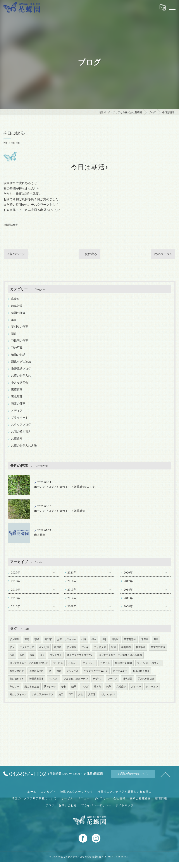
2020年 (128, 572)
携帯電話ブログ (21, 368)
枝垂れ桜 (141, 647)
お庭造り (16, 438)
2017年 (128, 581)
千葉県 (144, 639)
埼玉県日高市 (36, 679)
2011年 (128, 598)
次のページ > (163, 254)
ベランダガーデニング (96, 671)
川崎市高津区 (36, 671)
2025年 (15, 572)
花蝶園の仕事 (10, 224)
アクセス (105, 663)
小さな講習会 (19, 382)
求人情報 (71, 647)
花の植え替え (17, 679)
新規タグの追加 (21, 361)
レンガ (85, 686)
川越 (104, 639)
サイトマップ (124, 805)
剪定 (26, 639)
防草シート (50, 686)
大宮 (59, 671)
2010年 (15, 606)
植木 (93, 639)
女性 (80, 694)
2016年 (15, 589)
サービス (58, 663)
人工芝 (91, 694)
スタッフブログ (21, 424)
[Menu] (172, 7)
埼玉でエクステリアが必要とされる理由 (120, 655)
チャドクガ (100, 647)
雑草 (108, 686)
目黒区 (115, 639)
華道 (14, 320)
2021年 (71, 572)
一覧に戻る (89, 254)
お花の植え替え (21, 431)
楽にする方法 (31, 686)
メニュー (73, 663)
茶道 (14, 333)
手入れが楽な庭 (146, 679)
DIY (71, 694)
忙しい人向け (108, 694)
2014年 (128, 589)
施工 (61, 694)
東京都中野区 (158, 647)
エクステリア (27, 647)
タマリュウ (152, 686)
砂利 (63, 686)
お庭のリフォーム (66, 639)
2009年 (71, 606)
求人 (12, 647)
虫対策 (57, 647)
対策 (113, 647)
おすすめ (136, 686)
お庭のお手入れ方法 (24, 445)
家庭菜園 (16, 389)
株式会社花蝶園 (123, 663)
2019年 (15, 581)
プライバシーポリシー (149, 663)
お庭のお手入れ (21, 375)
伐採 (83, 639)
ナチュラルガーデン (42, 694)
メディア (16, 410)
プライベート (19, 417)
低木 (22, 655)
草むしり (14, 686)
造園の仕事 (18, 313)
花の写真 (16, 347)
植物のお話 (18, 354)
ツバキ (85, 647)
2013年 (15, 598)
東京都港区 (130, 639)
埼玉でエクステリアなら (80, 655)
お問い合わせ (17, 671)
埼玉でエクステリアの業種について (29, 663)
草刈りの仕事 (19, 326)
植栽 (12, 655)
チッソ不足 (73, 671)
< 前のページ (16, 254)
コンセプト (56, 655)
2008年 (128, 606)
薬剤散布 (126, 647)
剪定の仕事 (18, 403)
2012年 (71, 598)
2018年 (71, 581)
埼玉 (42, 655)
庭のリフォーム (18, 694)
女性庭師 (121, 686)
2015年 (71, 589)
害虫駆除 (16, 396)
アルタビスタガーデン (76, 679)
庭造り (15, 299)
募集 (156, 639)
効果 (73, 686)
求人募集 (14, 639)
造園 (32, 655)
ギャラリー (89, 663)
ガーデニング (120, 671)
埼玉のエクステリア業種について (34, 798)
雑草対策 (16, 306)
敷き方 (97, 686)
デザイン (98, 679)
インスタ (54, 679)
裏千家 (48, 639)
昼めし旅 (44, 647)
